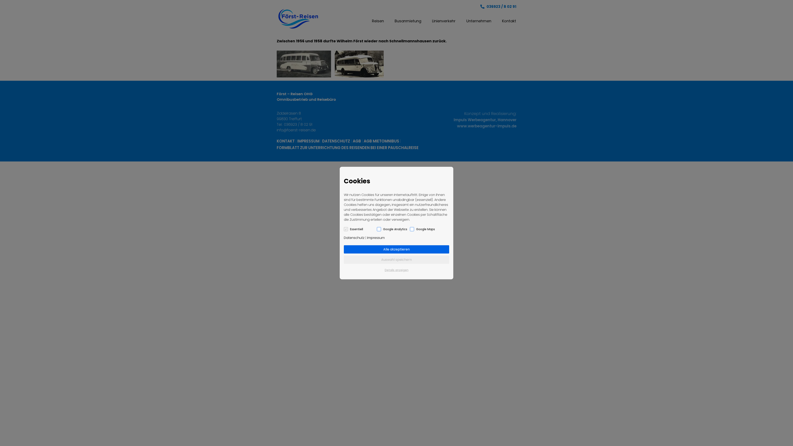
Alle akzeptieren (396, 249)
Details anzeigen (396, 270)
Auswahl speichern (396, 259)
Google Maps (425, 229)
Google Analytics (395, 229)
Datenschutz (354, 237)
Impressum (376, 237)
